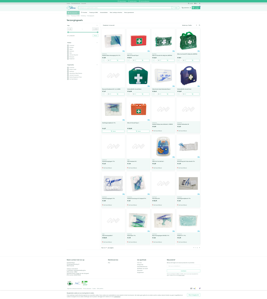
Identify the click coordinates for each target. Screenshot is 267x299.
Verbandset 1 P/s (131, 235)
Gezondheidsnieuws (75, 3)
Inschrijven (183, 271)
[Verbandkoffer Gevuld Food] (188, 75)
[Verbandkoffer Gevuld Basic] (138, 75)
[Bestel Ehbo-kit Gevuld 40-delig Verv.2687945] (167, 60)
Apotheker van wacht (142, 268)
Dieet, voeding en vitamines (116, 12)
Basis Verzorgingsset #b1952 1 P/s (160, 235)
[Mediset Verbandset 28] (188, 109)
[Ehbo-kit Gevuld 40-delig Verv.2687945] (163, 40)
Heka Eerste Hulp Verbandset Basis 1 (161, 89)
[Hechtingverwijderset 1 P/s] (113, 109)
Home (68, 15)
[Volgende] (199, 247)
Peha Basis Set (156, 198)
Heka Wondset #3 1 (132, 161)
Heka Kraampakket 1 (107, 235)
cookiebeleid (117, 296)
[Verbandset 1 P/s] (138, 220)
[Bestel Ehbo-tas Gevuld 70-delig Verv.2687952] (192, 60)
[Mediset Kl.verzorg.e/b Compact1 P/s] (138, 183)
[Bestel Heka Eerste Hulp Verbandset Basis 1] (167, 94)
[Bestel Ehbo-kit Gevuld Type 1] (142, 60)
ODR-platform (100, 288)
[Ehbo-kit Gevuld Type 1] (138, 40)
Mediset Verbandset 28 (183, 124)
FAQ (109, 262)
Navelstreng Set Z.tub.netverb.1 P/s (186, 161)
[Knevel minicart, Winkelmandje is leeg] (193, 7)
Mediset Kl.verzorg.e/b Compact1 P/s (136, 198)
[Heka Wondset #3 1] (138, 146)
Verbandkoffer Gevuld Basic (134, 89)
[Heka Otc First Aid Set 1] (163, 146)
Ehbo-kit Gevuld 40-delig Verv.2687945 (162, 55)
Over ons (139, 262)
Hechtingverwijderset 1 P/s (108, 123)
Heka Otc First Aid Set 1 (158, 161)
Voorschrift (83, 3)
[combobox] (125, 7)
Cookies (94, 288)
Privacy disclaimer (87, 288)
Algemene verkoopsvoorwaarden (74, 288)
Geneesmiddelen (104, 12)
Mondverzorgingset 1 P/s (108, 161)
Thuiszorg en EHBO (93, 12)
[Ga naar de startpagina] (71, 8)
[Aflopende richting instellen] (199, 25)
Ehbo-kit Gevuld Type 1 (133, 55)
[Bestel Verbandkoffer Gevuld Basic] (142, 94)
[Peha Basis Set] (163, 183)
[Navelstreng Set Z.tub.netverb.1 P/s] (188, 146)
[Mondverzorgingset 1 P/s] (113, 146)
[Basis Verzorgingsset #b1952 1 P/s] (163, 220)
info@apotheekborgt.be (80, 270)
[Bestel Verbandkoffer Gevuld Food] (192, 94)
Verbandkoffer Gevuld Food (184, 89)
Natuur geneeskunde (129, 12)
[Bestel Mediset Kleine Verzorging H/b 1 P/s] (117, 60)
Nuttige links (140, 264)
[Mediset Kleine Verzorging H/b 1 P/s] (113, 40)
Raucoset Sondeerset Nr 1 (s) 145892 (111, 89)
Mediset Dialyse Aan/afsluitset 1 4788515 (162, 124)
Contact (68, 3)
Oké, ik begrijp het (193, 295)
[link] (194, 247)
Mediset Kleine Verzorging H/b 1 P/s (111, 55)
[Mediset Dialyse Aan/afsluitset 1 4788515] (163, 109)
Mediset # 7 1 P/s (181, 235)
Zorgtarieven (140, 272)
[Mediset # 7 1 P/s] (188, 220)
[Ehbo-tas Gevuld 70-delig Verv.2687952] (188, 40)
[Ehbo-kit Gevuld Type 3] (138, 109)
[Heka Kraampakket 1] (113, 220)
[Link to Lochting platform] (200, 288)
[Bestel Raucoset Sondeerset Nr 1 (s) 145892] (117, 94)
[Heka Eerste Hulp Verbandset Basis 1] (163, 75)
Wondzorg (83, 15)
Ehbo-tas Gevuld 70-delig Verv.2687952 (187, 54)
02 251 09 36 (75, 268)
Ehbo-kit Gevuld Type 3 (133, 123)
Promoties (85, 12)
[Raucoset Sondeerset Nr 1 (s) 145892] (113, 75)
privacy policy (181, 275)
